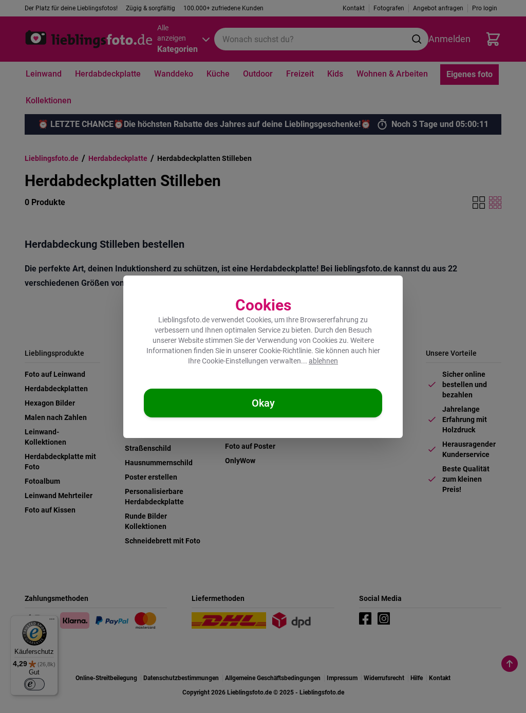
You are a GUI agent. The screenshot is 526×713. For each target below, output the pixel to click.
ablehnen (323, 361)
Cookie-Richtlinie (285, 350)
